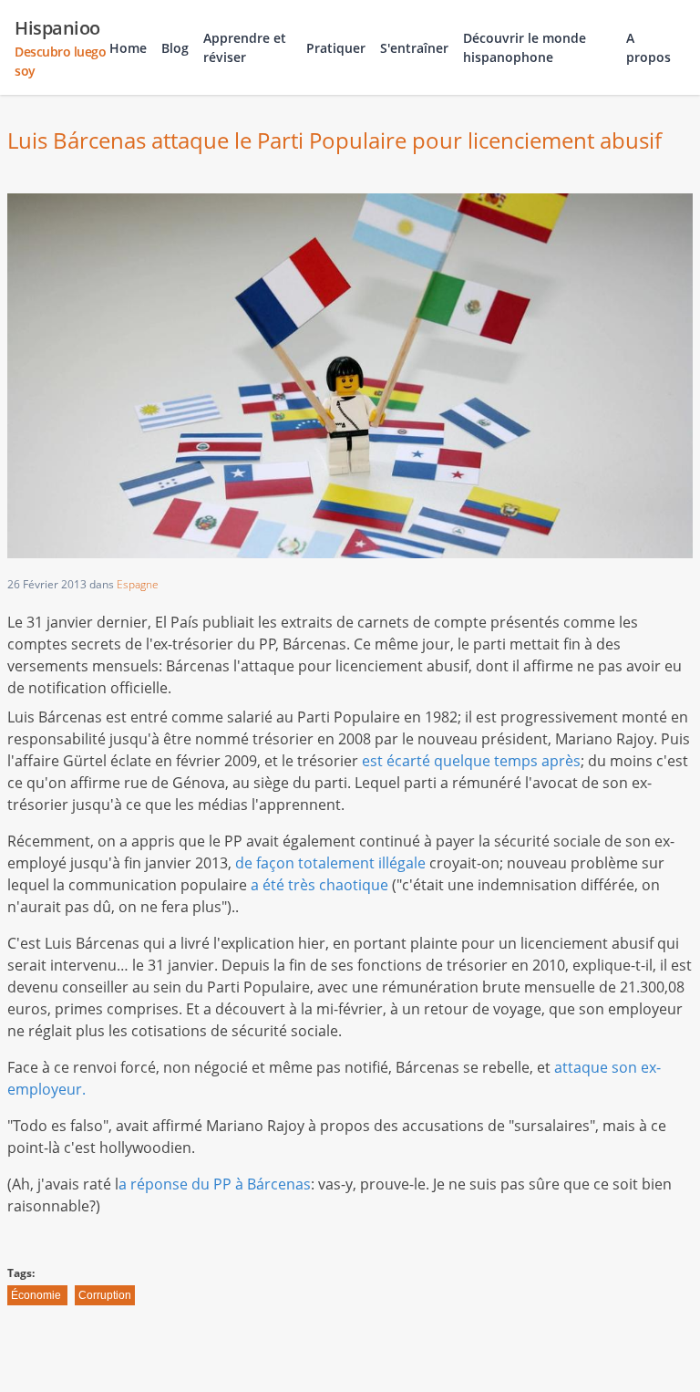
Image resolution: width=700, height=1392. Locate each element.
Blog (175, 48)
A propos (648, 47)
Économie (36, 1295)
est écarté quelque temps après (471, 761)
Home (128, 48)
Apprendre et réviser (244, 47)
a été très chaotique (319, 885)
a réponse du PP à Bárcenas (214, 1184)
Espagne (138, 584)
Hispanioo (60, 47)
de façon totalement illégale (330, 863)
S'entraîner (414, 48)
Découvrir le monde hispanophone (524, 47)
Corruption (104, 1295)
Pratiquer (335, 48)
